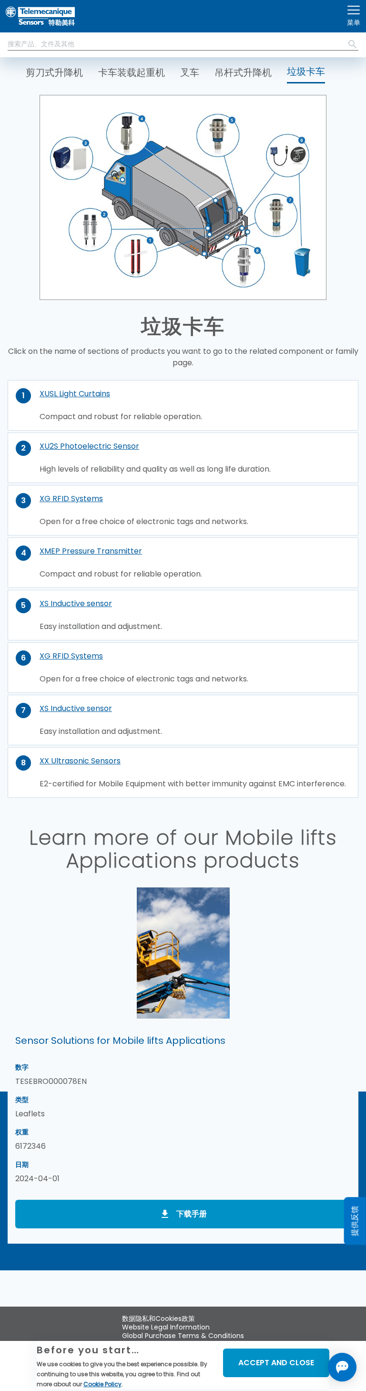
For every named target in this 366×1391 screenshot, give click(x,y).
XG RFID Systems (71, 498)
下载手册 (191, 1213)
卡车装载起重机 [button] (131, 72)
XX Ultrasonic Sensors (80, 760)
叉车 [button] (189, 72)
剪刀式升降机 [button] (54, 72)
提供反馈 (355, 1221)
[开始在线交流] (342, 1367)
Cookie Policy (102, 1384)
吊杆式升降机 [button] (243, 72)
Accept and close (276, 1362)
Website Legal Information (166, 1327)
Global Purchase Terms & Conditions (183, 1335)
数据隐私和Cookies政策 (158, 1318)
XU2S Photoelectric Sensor (89, 446)
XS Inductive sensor (76, 603)
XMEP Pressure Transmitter (91, 551)
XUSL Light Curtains (75, 393)
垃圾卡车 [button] (306, 71)
